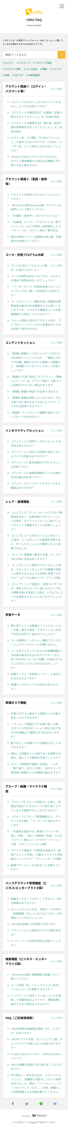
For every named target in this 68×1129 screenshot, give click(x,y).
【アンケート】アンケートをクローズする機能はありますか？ (35, 485)
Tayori (34, 1122)
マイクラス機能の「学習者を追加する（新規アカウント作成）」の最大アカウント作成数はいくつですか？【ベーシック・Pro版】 (37, 854)
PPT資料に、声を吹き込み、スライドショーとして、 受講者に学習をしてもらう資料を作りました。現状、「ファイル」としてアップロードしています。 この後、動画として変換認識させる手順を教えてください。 (36, 1083)
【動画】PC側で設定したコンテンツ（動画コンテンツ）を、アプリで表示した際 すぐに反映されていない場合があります (36, 381)
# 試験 (6, 75)
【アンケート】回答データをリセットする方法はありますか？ (36, 443)
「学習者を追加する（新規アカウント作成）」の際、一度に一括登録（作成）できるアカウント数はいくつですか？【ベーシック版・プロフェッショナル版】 (36, 837)
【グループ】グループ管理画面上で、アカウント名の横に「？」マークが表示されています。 (36, 820)
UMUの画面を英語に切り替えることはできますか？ (36, 1067)
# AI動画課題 (33, 75)
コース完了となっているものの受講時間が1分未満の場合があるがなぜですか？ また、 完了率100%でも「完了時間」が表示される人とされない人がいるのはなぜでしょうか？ (37, 659)
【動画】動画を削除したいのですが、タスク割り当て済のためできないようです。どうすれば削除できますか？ (36, 402)
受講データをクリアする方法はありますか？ (34, 687)
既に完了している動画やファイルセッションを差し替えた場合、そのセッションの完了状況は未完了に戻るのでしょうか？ (36, 630)
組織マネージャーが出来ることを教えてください (36, 867)
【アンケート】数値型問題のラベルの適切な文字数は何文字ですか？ (36, 475)
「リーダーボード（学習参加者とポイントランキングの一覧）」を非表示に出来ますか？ (36, 291)
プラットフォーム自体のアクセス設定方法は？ (36, 932)
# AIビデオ (17, 75)
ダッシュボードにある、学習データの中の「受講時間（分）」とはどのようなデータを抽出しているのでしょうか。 (36, 913)
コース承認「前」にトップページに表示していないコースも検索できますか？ (36, 987)
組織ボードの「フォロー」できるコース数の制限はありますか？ (36, 901)
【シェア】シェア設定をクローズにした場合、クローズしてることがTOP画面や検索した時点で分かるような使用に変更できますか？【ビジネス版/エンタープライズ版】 (36, 571)
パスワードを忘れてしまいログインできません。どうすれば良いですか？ (36, 104)
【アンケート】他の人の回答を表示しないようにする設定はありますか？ (36, 454)
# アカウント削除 (12, 69)
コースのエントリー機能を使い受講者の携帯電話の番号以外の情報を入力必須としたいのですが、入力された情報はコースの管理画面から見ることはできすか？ (36, 307)
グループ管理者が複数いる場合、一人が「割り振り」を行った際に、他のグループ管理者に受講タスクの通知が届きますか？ (36, 768)
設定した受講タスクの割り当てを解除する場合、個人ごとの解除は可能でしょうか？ (36, 755)
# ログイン (8, 62)
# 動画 (43, 69)
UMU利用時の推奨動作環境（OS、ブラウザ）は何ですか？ (35, 1031)
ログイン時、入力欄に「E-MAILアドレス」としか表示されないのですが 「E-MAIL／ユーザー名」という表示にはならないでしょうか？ (36, 144)
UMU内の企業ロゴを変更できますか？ (33, 924)
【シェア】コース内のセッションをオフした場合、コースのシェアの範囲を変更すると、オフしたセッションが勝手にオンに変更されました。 (36, 542)
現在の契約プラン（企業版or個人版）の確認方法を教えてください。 (36, 239)
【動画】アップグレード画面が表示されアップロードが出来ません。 (36, 414)
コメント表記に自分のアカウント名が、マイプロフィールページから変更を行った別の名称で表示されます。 (36, 324)
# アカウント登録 (42, 62)
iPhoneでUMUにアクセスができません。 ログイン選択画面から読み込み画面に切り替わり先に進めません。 (36, 161)
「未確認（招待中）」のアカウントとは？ (35, 216)
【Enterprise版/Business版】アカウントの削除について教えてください (36, 207)
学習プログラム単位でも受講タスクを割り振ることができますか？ (36, 715)
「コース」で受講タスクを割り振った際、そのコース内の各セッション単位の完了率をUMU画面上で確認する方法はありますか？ (36, 730)
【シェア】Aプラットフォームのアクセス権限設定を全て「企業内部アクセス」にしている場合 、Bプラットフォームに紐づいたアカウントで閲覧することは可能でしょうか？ (36, 520)
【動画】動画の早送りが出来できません (34, 391)
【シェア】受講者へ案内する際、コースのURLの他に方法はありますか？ (36, 556)
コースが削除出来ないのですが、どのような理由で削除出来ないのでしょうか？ (36, 278)
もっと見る (57, 88)
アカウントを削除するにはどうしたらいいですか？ (36, 197)
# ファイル (55, 69)
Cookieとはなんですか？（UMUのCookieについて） (36, 1056)
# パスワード (23, 62)
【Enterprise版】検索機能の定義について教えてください (35, 976)
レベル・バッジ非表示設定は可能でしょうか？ (36, 943)
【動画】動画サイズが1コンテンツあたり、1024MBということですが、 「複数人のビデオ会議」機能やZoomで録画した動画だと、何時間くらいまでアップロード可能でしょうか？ (36, 361)
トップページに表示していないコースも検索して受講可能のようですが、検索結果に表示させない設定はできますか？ (36, 1000)
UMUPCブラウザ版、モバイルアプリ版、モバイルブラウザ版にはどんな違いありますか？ (36, 1043)
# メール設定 (30, 69)
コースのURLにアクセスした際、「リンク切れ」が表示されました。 (36, 267)
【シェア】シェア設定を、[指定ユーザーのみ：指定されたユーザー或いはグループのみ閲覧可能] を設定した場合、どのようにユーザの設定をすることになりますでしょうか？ (37, 592)
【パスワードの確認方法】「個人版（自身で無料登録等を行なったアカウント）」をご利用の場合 (36, 127)
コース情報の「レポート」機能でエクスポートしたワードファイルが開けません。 (36, 642)
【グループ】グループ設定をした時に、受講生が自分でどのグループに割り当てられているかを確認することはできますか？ (36, 806)
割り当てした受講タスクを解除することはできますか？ (36, 745)
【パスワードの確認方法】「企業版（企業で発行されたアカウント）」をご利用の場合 (36, 114)
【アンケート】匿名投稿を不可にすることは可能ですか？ (36, 464)
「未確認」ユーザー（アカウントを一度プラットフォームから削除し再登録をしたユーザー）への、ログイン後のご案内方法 (36, 226)
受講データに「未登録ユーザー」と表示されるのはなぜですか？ (36, 676)
